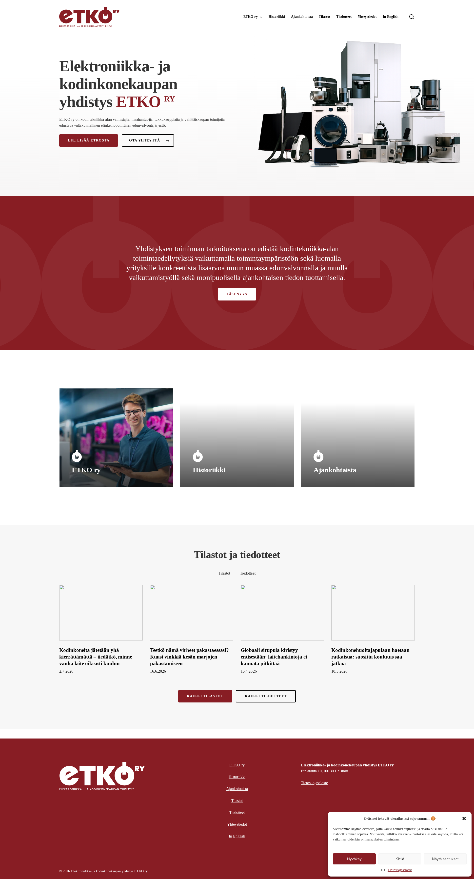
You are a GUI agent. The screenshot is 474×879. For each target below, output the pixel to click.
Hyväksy (354, 859)
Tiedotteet (248, 573)
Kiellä (399, 859)
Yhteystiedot (237, 824)
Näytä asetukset (445, 859)
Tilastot (224, 573)
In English (237, 836)
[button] (464, 818)
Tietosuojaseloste (400, 870)
